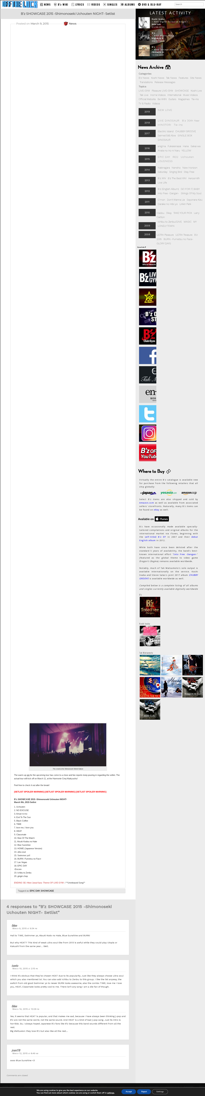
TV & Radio (145, 103)
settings (110, 1093)
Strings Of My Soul (191, 193)
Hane (186, 146)
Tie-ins (195, 99)
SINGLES (112, 4)
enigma (162, 146)
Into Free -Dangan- (168, 193)
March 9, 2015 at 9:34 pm (24, 928)
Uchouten (187, 156)
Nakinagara (164, 167)
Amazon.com (146, 503)
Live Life (162, 182)
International (174, 94)
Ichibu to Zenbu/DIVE (170, 221)
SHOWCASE (182, 90)
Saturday (162, 171)
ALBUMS (130, 4)
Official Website (147, 99)
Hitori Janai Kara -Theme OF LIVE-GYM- (45, 883)
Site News (196, 77)
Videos (156, 103)
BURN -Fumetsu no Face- (178, 239)
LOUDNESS (165, 161)
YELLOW (186, 150)
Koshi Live (196, 90)
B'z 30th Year (191, 120)
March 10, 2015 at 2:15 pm (25, 968)
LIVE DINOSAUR (168, 120)
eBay (156, 510)
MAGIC (187, 221)
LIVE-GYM (144, 90)
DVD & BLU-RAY (151, 4)
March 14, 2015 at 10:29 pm (25, 1009)
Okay (169, 212)
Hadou (160, 212)
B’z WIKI (63, 4)
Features (183, 77)
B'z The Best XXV (177, 178)
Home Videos (158, 94)
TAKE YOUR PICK (182, 212)
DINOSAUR (164, 139)
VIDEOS (95, 4)
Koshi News (157, 77)
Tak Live (144, 94)
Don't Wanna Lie (176, 199)
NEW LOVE (165, 109)
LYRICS (79, 4)
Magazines (184, 99)
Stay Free (189, 171)
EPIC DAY (164, 156)
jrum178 (16, 1050)
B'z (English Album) (168, 188)
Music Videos (190, 94)
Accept (129, 1091)
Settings (160, 1091)
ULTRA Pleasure (165, 234)
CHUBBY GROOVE (185, 131)
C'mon (161, 199)
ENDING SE (20, 883)
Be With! (162, 99)
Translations (146, 82)
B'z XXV (162, 178)
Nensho (176, 167)
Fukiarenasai (174, 146)
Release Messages (165, 82)
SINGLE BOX (185, 135)
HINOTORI (164, 124)
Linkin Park (185, 204)
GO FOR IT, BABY (190, 188)
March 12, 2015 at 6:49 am (25, 1053)
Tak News (171, 77)
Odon (14, 925)
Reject (144, 1091)
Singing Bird (175, 171)
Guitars (172, 99)
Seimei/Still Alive (167, 135)
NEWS (47, 4)
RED (175, 156)
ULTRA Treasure (184, 234)
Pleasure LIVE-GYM (162, 90)
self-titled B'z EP (155, 537)
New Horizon (189, 167)
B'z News (144, 77)
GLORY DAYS (164, 243)
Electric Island (165, 131)
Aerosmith (194, 178)
